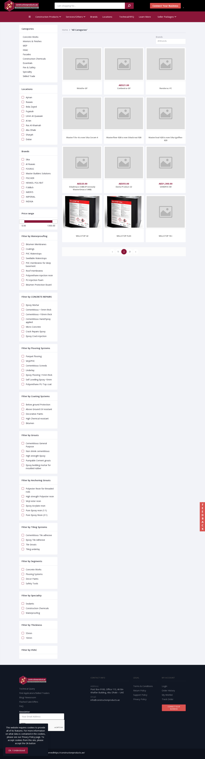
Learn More (145, 16)
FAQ (21, 706)
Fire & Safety (29, 67)
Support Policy (140, 694)
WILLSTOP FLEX (124, 236)
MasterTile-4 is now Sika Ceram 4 (82, 137)
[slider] (21, 221)
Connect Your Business (165, 5)
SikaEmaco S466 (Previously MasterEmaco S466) (82, 188)
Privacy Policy (139, 699)
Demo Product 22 (124, 186)
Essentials (27, 63)
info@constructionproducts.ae (105, 700)
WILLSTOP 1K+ (165, 236)
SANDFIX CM (166, 186)
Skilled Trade (29, 76)
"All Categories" (79, 29)
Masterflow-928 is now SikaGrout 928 (123, 137)
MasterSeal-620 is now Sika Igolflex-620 (166, 138)
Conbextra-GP (124, 88)
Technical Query (27, 688)
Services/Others (74, 16)
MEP (25, 45)
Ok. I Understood (16, 750)
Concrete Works (30, 36)
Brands (94, 16)
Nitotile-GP (82, 88)
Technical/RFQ (126, 16)
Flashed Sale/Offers (28, 701)
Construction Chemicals (34, 58)
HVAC (25, 50)
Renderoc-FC (166, 88)
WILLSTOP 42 (82, 236)
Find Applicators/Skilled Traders (34, 693)
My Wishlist (167, 694)
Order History (168, 690)
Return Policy (139, 690)
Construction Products (47, 16)
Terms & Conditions (143, 686)
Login (164, 686)
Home (65, 29)
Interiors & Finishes (32, 41)
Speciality (27, 71)
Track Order (167, 699)
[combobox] (171, 41)
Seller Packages (166, 16)
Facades (27, 54)
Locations (107, 16)
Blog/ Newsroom (27, 697)
